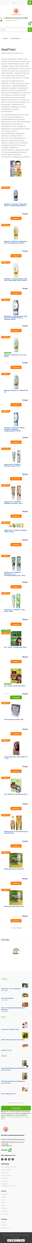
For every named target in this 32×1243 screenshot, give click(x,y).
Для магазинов (6, 1170)
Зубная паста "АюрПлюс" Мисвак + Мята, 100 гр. (15, 531)
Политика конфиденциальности (8, 1185)
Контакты (4, 1181)
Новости (4, 1225)
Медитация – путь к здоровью (11, 988)
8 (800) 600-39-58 (6, 1142)
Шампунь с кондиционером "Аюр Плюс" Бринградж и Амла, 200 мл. (15, 279)
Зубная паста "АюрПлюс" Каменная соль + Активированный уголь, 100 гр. (15, 574)
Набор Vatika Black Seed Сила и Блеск (12, 1039)
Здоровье (4, 1194)
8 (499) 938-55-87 (6, 1146)
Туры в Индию (6, 1175)
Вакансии (4, 1178)
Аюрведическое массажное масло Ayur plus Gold (16, 832)
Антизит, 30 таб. (6, 1050)
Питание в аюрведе (7, 998)
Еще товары (17, 928)
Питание (4, 1208)
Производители (15, 38)
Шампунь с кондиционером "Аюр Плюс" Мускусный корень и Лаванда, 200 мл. (15, 317)
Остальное (4, 1214)
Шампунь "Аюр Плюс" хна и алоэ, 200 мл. (15, 355)
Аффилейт (4, 1172)
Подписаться (16, 1108)
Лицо (3, 1203)
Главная (5, 38)
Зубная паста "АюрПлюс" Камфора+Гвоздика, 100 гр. (13, 502)
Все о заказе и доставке (9, 1167)
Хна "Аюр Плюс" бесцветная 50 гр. (15, 794)
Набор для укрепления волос (14, 869)
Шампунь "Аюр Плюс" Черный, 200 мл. (16, 391)
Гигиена (3, 1197)
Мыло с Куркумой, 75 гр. (8, 1093)
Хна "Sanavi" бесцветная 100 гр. (15, 686)
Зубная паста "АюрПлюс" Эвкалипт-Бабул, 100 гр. (12, 465)
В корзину (16, 697)
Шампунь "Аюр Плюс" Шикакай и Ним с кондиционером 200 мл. (15, 242)
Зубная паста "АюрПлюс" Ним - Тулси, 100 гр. (15, 610)
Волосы (3, 1205)
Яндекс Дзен (5, 1228)
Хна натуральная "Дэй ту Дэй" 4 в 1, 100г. (15, 757)
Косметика (4, 1211)
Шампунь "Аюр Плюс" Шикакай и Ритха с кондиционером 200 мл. (15, 204)
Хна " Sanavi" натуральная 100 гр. (15, 647)
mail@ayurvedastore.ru (12, 20)
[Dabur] (16, 951)
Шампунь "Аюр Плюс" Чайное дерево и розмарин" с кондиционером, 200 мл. (14, 429)
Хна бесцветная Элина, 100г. (14, 719)
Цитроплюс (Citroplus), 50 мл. (10, 1029)
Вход (13, 2)
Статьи (3, 1222)
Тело (2, 1200)
